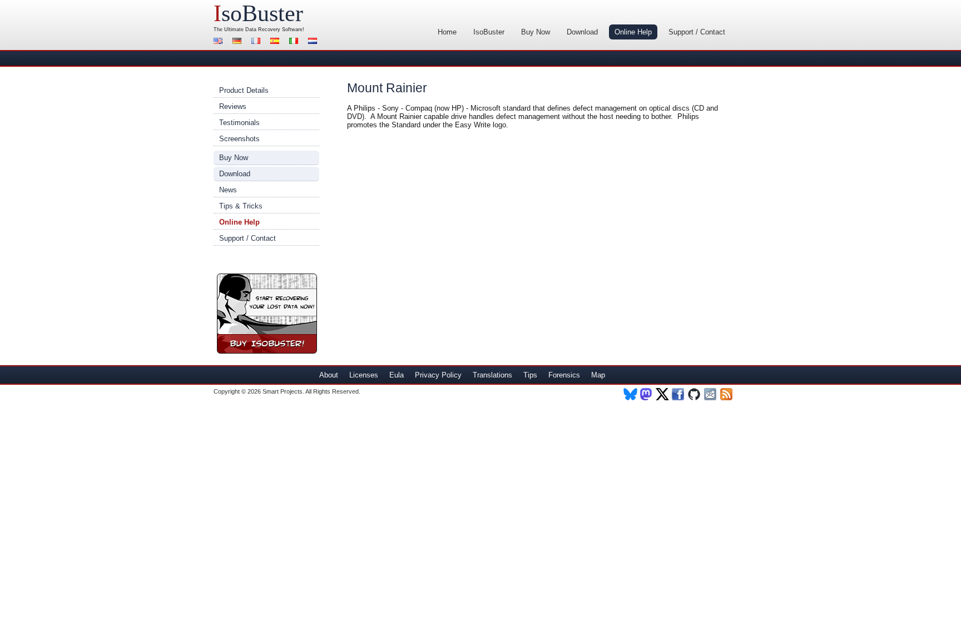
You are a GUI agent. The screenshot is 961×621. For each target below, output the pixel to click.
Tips (530, 375)
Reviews (232, 106)
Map (598, 375)
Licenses (363, 375)
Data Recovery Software (274, 29)
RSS (727, 394)
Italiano (295, 42)
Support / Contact (696, 32)
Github (695, 394)
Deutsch (238, 42)
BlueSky (630, 394)
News (228, 190)
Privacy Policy (438, 375)
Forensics (564, 375)
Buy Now (535, 32)
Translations (492, 375)
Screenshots (239, 139)
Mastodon (646, 394)
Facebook (679, 394)
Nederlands (314, 42)
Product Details (244, 90)
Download (582, 32)
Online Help (633, 32)
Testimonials (239, 122)
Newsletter (711, 394)
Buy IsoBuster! (267, 314)
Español (276, 42)
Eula (396, 375)
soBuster (258, 13)
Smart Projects (282, 391)
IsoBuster (488, 32)
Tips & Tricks (240, 206)
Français (257, 42)
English (220, 42)
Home (447, 32)
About (328, 375)
